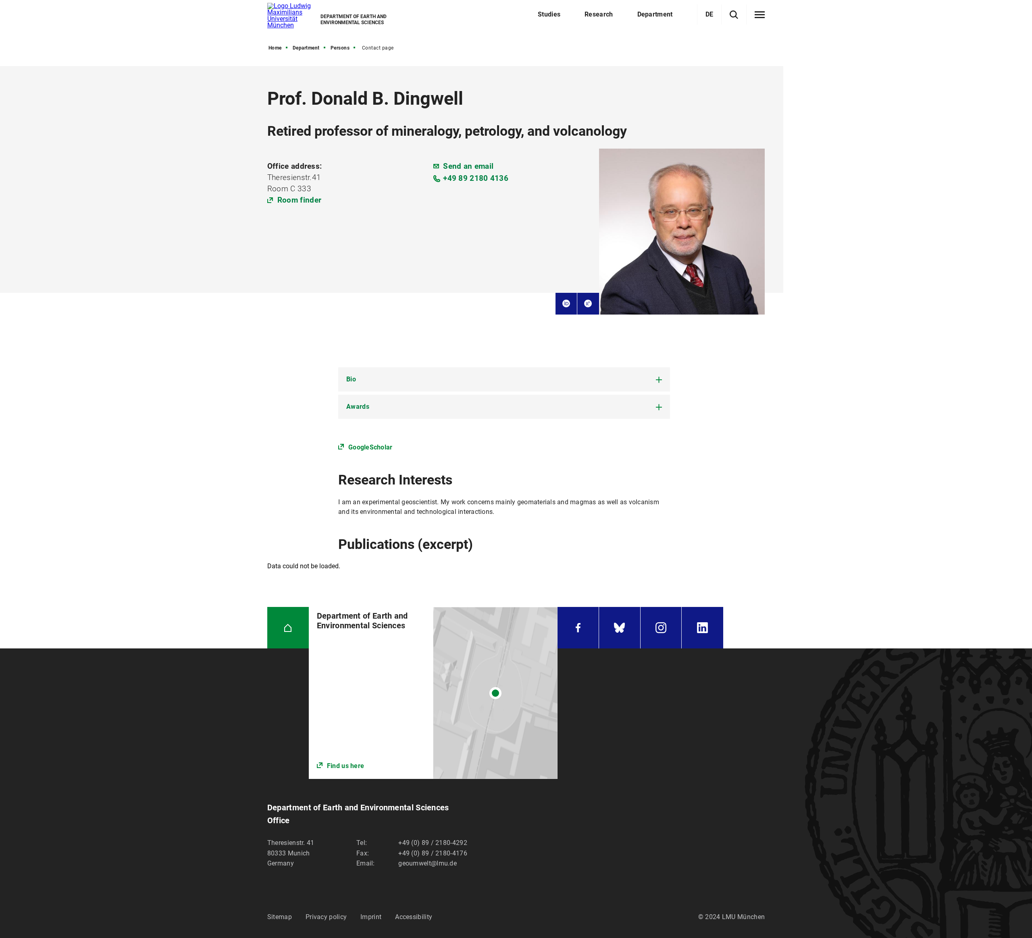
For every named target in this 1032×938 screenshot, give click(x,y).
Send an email (468, 166)
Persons (340, 48)
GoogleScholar (370, 447)
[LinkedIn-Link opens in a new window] (702, 627)
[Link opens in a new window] (433, 693)
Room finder (299, 200)
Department (306, 48)
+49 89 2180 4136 (475, 178)
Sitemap (279, 917)
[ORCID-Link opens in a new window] (566, 304)
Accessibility (413, 917)
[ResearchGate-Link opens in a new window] (588, 304)
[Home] (288, 627)
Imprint (370, 917)
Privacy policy (326, 917)
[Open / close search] (734, 14)
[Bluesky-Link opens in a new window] (619, 627)
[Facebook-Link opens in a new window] (578, 627)
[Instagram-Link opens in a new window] (661, 627)
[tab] (504, 379)
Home (275, 48)
